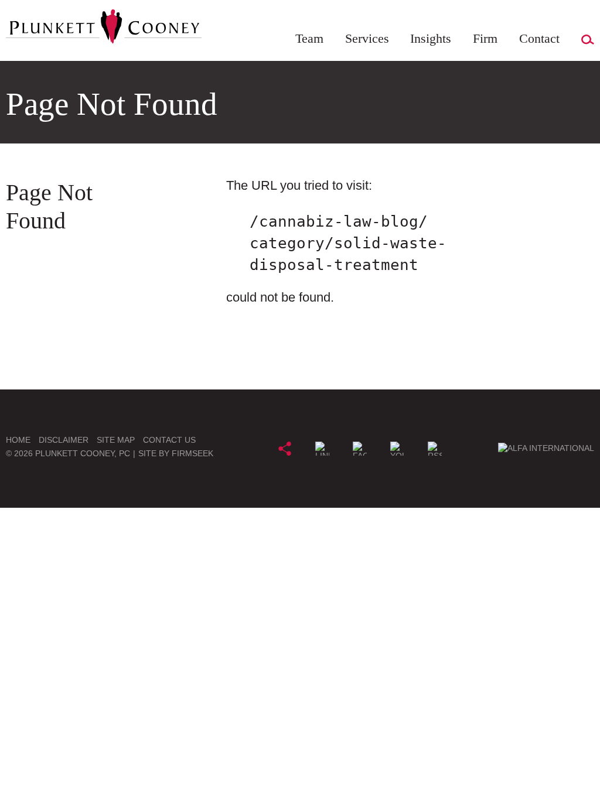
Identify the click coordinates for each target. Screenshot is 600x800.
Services (367, 38)
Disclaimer (63, 440)
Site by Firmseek (175, 453)
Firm (485, 38)
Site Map (116, 440)
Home (18, 440)
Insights (430, 38)
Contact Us (169, 440)
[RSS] (435, 448)
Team (309, 38)
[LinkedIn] (322, 448)
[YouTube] (397, 448)
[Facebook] (360, 448)
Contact (539, 38)
